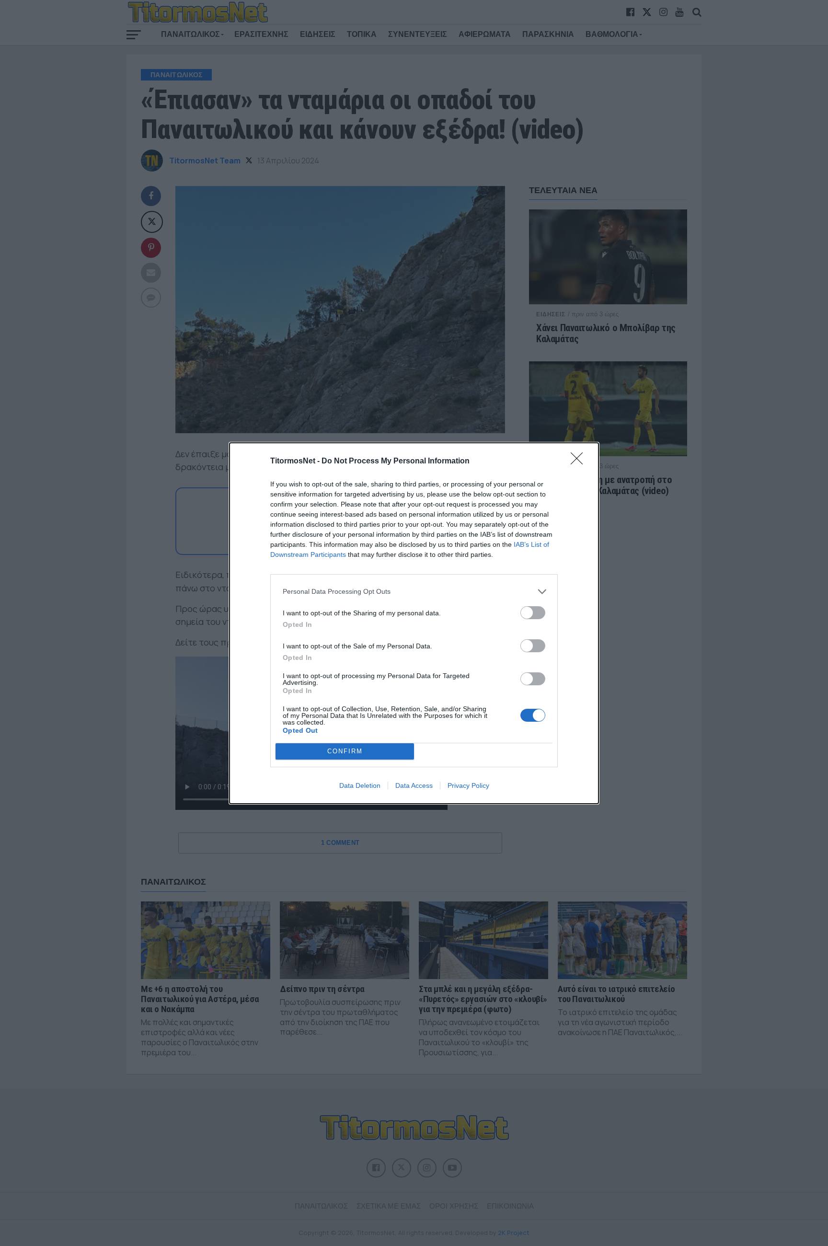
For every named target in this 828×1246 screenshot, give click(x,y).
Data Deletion (359, 785)
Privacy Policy (468, 785)
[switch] (532, 612)
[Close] (580, 461)
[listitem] (414, 592)
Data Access (414, 785)
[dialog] (414, 623)
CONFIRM (345, 751)
